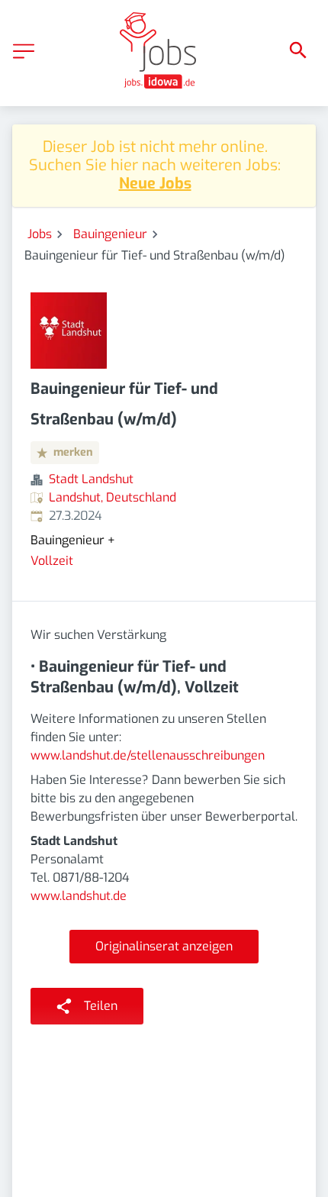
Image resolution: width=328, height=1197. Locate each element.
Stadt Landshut (91, 479)
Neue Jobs (155, 183)
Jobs (39, 234)
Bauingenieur (110, 234)
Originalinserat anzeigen (164, 946)
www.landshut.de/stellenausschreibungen (148, 755)
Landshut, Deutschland (112, 497)
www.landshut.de (79, 896)
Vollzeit (52, 561)
